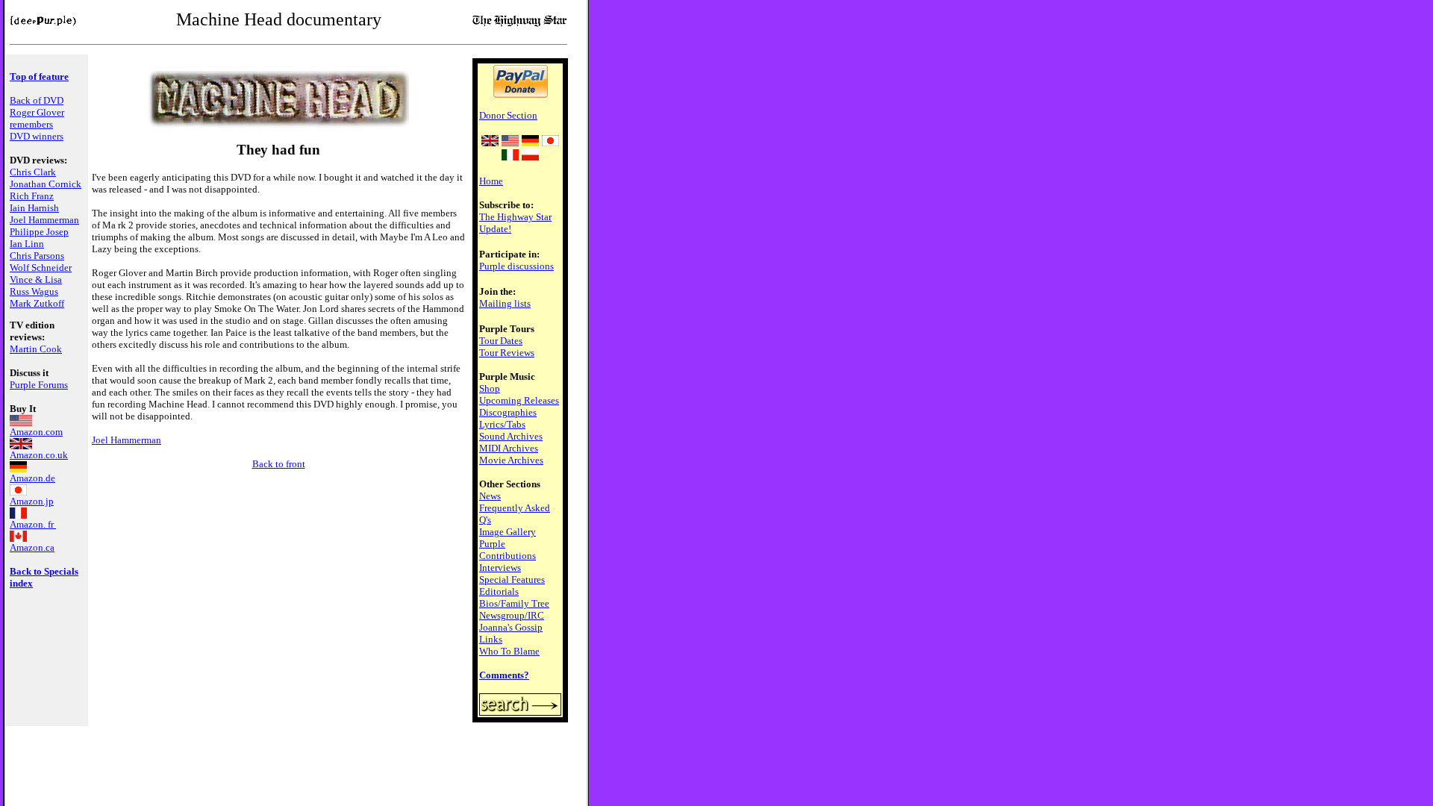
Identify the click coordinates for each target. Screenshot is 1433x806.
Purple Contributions (507, 549)
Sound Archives (511, 436)
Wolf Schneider (41, 267)
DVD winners (36, 136)
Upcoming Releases (519, 400)
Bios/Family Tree (514, 603)
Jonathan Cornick (45, 184)
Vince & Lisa (36, 279)
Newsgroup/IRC (511, 615)
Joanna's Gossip (511, 627)
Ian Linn (27, 243)
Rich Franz (32, 196)
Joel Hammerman (44, 219)
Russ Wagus (34, 291)
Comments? (504, 675)
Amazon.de (32, 478)
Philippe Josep (39, 231)
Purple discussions (516, 266)
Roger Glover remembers (37, 118)
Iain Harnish (34, 207)
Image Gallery (507, 531)
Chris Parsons (37, 255)
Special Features (512, 579)
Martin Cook (36, 348)
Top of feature (39, 76)
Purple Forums (39, 384)
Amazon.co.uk (39, 454)
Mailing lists (505, 303)
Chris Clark (33, 172)
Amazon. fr (33, 524)
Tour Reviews (506, 352)
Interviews (500, 567)
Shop (489, 388)
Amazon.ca (32, 547)
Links (490, 639)
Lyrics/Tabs (502, 424)
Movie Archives (511, 460)
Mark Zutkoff (37, 303)
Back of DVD (36, 100)
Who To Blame (509, 651)
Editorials (499, 591)
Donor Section (508, 115)
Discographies (508, 412)
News (490, 496)
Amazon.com (36, 431)
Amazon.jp (32, 501)
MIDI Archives (508, 448)
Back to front (278, 463)
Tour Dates (500, 340)
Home (491, 181)
